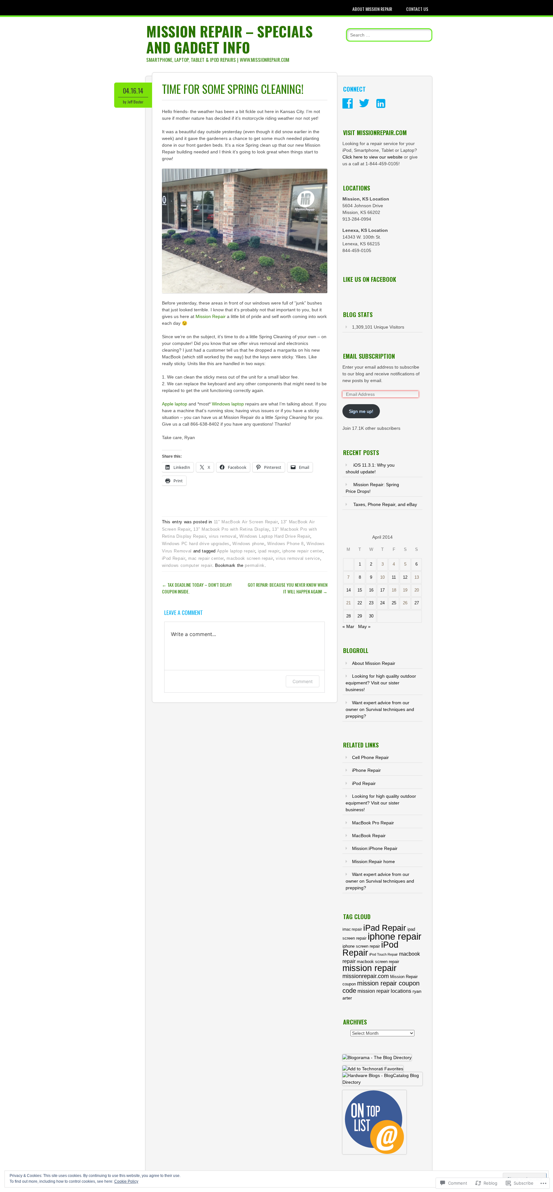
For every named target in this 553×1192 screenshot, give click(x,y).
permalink (255, 565)
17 (382, 590)
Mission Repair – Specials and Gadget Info (229, 39)
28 (348, 616)
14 (348, 590)
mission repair (369, 968)
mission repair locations (384, 991)
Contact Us (417, 8)
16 (371, 590)
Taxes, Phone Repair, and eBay (385, 504)
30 (371, 616)
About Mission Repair (372, 8)
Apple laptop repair (236, 551)
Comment (303, 681)
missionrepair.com (365, 976)
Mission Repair (211, 316)
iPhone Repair (366, 770)
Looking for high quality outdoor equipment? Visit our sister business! (381, 683)
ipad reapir (268, 551)
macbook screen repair (250, 558)
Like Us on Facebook (369, 279)
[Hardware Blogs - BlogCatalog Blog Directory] (382, 1082)
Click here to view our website (372, 156)
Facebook (347, 103)
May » (364, 626)
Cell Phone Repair (370, 757)
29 (359, 616)
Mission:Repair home (373, 861)
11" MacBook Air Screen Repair (246, 521)
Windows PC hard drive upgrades (196, 543)
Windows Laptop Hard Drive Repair (274, 536)
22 (359, 603)
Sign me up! (361, 411)
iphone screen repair (361, 946)
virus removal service (298, 558)
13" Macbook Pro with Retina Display (231, 529)
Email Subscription (369, 356)
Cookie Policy (126, 1181)
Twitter (364, 103)
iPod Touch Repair (383, 954)
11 (394, 577)
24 (382, 603)
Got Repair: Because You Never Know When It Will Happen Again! (287, 588)
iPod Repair (173, 558)
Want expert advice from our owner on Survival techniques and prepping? (380, 709)
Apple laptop (174, 403)
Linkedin (381, 103)
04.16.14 (133, 90)
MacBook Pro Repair (373, 822)
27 (416, 603)
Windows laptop (228, 403)
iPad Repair (384, 927)
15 (359, 590)
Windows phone (248, 543)
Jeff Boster (135, 101)
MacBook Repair (369, 835)
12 (405, 577)
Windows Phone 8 (285, 543)
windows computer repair (187, 565)
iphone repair (394, 936)
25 (394, 603)
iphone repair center (302, 551)
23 (371, 603)
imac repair (352, 929)
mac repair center (206, 558)
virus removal (222, 536)
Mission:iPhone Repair (374, 848)
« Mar (348, 626)
